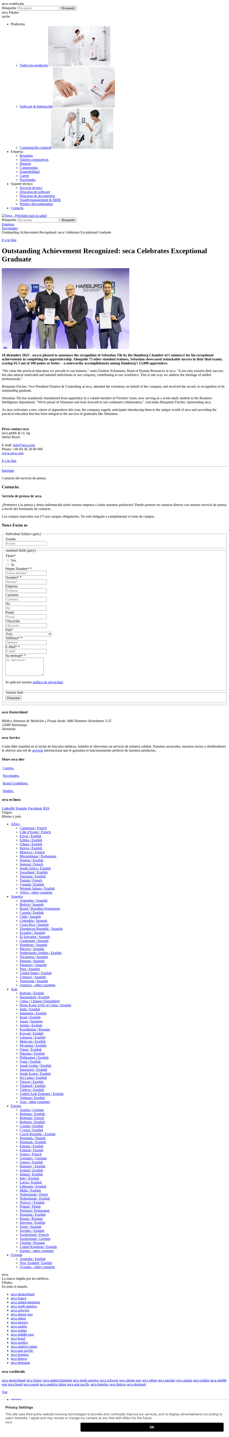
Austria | (32, 1110)
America (17, 896)
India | (30, 1009)
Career (24, 176)
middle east (22, 1334)
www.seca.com (12, 453)
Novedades (28, 180)
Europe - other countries (37, 1251)
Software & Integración (36, 106)
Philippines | (34, 1057)
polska (19, 1330)
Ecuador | (32, 933)
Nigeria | (31, 860)
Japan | (31, 1021)
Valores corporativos (34, 160)
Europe (16, 1106)
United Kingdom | (38, 1247)
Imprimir (8, 470)
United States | (36, 973)
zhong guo (22, 1314)
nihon (18, 1318)
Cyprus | (31, 1130)
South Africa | (35, 868)
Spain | (30, 1227)
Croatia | (31, 1126)
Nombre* (13, 577)
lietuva (19, 1358)
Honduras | (33, 945)
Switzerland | (34, 1235)
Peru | (30, 969)
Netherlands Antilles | (40, 953)
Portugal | (35, 1210)
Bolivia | (32, 904)
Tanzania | (33, 876)
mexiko (166, 1380)
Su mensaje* (15, 655)
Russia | (31, 1218)
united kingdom (25, 1302)
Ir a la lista (9, 240)
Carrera (8, 768)
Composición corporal (35, 147)
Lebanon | (32, 1037)
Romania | (33, 1214)
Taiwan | (31, 1082)
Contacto (17, 208)
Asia (14, 989)
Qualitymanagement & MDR (40, 200)
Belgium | (32, 1114)
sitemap (16, 1399)
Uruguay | (33, 977)
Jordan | (31, 1025)
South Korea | (35, 1074)
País (9, 630)
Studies (8, 791)
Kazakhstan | (35, 1029)
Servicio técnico (31, 188)
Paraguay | (33, 965)
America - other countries (37, 985)
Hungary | (32, 1166)
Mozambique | (38, 856)
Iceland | (31, 1170)
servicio (37, 750)
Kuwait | (31, 1033)
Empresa (11, 586)
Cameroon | (33, 828)
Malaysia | (33, 1041)
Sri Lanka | (33, 1078)
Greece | (31, 1162)
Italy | (29, 1178)
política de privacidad (48, 682)
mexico (19, 1322)
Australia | (33, 1259)
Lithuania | (33, 1186)
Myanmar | (33, 1045)
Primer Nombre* (18, 569)
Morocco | (32, 852)
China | (40, 1001)
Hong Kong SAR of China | (45, 1005)
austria (19, 1326)
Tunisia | (31, 880)
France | (31, 1154)
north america (24, 1306)
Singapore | (33, 1069)
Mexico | (32, 949)
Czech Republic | (37, 1134)
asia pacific (22, 1350)
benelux (20, 1354)
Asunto (10, 539)
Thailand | (32, 1086)
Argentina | (33, 900)
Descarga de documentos (37, 196)
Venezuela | (34, 981)
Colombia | (33, 921)
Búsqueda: (9, 8)
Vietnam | (32, 1098)
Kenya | (31, 848)
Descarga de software (35, 192)
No (7, 604)
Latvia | (31, 1182)
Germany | (33, 1158)
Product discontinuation (36, 204)
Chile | (30, 916)
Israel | (30, 1017)
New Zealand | (36, 1263)
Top (4, 1392)
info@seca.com (24, 445)
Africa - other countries (36, 892)
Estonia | (31, 1146)
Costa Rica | (34, 925)
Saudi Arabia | (35, 1065)
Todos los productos (34, 65)
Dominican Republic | (41, 929)
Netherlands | (34, 1194)
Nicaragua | (34, 957)
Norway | (32, 1202)
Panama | (32, 961)
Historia (25, 164)
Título (10, 556)
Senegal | (31, 864)
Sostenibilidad (30, 172)
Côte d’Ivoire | (35, 832)
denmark (20, 1363)
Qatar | (30, 1061)
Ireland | (31, 1174)
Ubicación (12, 621)
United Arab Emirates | (42, 1094)
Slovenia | (32, 1222)
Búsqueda (68, 8)
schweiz (20, 1310)
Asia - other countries (35, 1102)
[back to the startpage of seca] (24, 215)
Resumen (26, 155)
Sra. (13, 560)
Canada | (32, 912)
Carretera (11, 595)
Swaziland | (34, 872)
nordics (19, 1342)
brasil (18, 1338)
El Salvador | (35, 937)
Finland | (31, 1150)
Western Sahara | (37, 888)
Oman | (31, 1049)
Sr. (12, 565)
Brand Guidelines (15, 783)
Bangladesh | (34, 997)
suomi (31, 1384)
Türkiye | (32, 1090)
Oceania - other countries (37, 1267)
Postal (9, 612)
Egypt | (30, 836)
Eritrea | (31, 840)
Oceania (16, 1255)
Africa (15, 824)
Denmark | (32, 1138)
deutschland (22, 1294)
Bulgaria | (32, 1122)
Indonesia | (33, 1013)
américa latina (24, 1346)
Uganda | (32, 884)
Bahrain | (32, 993)
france (18, 1298)
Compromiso (29, 168)
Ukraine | (32, 1243)
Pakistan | (32, 1053)
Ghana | (31, 844)
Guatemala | (34, 941)
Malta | (30, 1190)
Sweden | (32, 1231)
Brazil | (40, 908)
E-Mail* (12, 647)
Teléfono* (13, 638)
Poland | (30, 1206)
